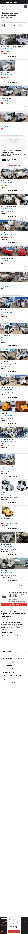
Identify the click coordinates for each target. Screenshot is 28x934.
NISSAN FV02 (5, 232)
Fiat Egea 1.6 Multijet (7, 665)
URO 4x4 (16, 662)
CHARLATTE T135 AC (7, 387)
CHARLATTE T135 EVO (7, 439)
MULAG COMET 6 (6, 98)
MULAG (10, 619)
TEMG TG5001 (5, 180)
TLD (17, 619)
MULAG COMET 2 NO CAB (8, 206)
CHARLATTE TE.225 (6, 361)
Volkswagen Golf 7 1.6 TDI (9, 672)
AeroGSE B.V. (4, 473)
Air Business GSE (5, 551)
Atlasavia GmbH (4, 499)
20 (21, 25)
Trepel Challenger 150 (8, 679)
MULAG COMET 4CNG (7, 258)
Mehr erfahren (16, 927)
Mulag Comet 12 (18, 675)
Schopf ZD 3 (4, 492)
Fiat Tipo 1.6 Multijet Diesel (9, 668)
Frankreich (4, 624)
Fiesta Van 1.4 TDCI (7, 675)
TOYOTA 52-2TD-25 (6, 284)
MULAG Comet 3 (5, 72)
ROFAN (14, 619)
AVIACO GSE (4, 105)
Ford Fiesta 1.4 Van (7, 662)
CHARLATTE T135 (6, 336)
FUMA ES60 (4, 413)
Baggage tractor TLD (7, 467)
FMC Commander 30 (7, 658)
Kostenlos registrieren (14, 165)
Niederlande (19, 624)
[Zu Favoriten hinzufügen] (25, 56)
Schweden (18, 627)
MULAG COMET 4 (6, 124)
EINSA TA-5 (4, 310)
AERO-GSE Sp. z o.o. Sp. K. (7, 53)
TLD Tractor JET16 (6, 570)
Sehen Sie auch (6, 651)
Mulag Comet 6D (6, 544)
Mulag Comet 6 (5, 518)
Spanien (12, 626)
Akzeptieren (14, 931)
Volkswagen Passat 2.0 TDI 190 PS (11, 655)
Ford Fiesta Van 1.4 (19, 658)
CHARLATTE (4, 619)
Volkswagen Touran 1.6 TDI (9, 682)
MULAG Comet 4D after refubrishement (12, 46)
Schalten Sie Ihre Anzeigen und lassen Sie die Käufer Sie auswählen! (13, 151)
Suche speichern (14, 604)
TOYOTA (21, 619)
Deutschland (4, 627)
